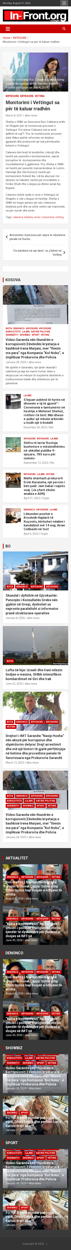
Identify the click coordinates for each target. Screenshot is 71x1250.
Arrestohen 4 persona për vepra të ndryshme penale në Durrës (37, 237)
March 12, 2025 (15, 762)
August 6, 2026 (15, 898)
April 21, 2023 (32, 498)
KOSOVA (12, 280)
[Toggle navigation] (8, 28)
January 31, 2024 (16, 1130)
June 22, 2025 (14, 683)
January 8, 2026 (15, 617)
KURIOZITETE (13, 331)
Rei (52, 462)
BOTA (9, 328)
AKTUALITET (16, 858)
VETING (39, 96)
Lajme (26, 331)
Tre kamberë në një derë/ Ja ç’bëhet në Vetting (37, 252)
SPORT (36, 335)
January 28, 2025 (16, 362)
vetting (59, 217)
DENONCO (19, 328)
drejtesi (28, 217)
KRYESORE (12, 96)
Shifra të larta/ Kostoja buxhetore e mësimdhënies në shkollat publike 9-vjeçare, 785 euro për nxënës (44, 450)
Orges (45, 498)
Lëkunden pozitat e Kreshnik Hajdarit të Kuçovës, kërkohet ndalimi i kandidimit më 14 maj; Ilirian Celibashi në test (44, 521)
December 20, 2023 (35, 427)
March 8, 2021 (14, 115)
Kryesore (27, 96)
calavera (18, 217)
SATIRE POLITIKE (40, 331)
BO (8, 546)
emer (37, 217)
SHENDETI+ (12, 335)
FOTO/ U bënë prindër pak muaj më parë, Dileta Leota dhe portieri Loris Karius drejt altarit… (33, 1122)
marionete (48, 217)
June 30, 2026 (14, 940)
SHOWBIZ (25, 335)
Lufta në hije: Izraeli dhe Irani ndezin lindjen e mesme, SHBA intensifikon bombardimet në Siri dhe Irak (34, 674)
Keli (51, 427)
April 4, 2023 (31, 533)
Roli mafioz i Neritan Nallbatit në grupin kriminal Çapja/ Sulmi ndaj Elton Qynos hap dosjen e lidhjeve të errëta (34, 888)
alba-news (31, 115)
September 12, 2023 (36, 462)
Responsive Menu (64, 3)
